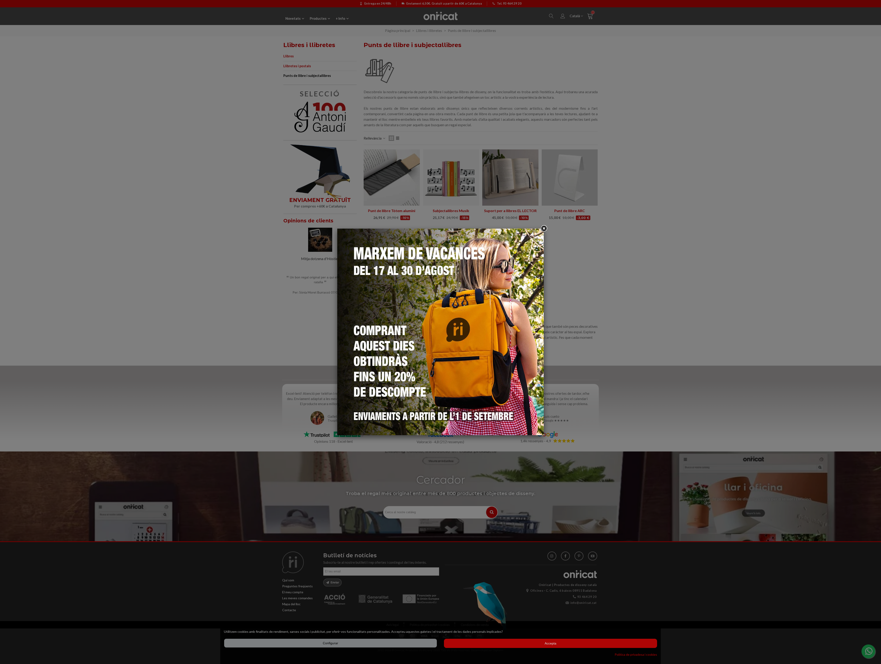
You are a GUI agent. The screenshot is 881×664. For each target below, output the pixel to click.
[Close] (544, 228)
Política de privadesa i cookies (636, 654)
